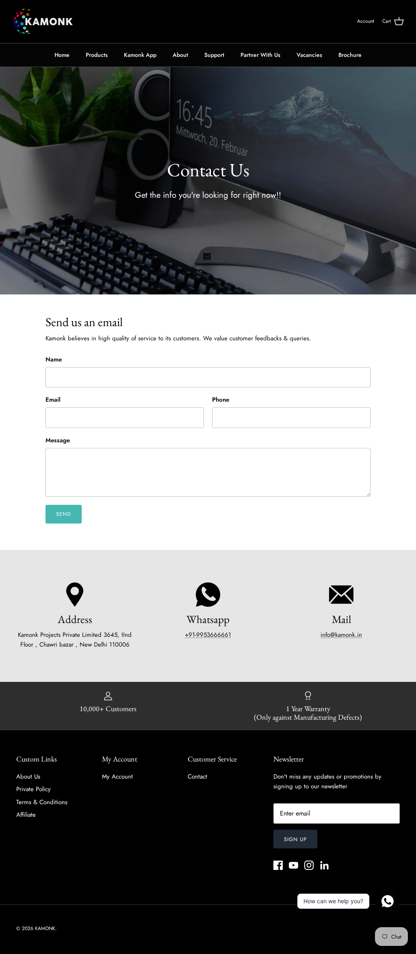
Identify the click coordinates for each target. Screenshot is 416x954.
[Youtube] (293, 865)
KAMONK (45, 928)
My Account (117, 776)
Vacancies (309, 55)
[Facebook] (278, 865)
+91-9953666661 (208, 634)
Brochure (350, 55)
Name (54, 359)
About (180, 55)
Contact (197, 776)
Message (58, 440)
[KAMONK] (42, 21)
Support (214, 55)
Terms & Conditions (41, 802)
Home (61, 55)
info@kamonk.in (341, 634)
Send (63, 514)
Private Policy (33, 789)
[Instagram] (309, 865)
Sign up (295, 839)
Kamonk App (140, 55)
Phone (220, 400)
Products (97, 55)
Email (53, 400)
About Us (28, 776)
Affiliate (26, 814)
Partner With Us (260, 55)
